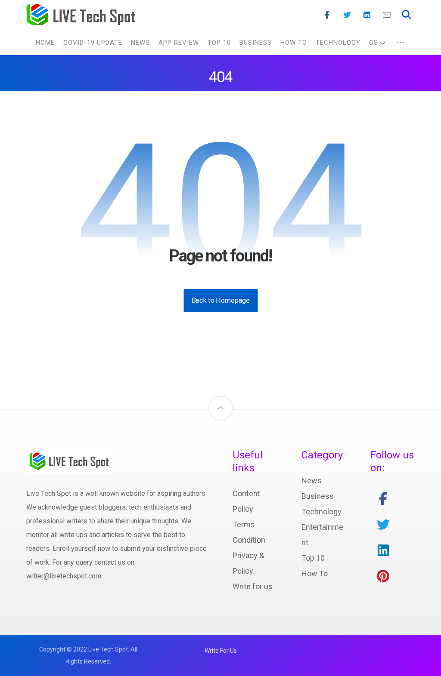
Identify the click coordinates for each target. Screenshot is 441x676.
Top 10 (313, 557)
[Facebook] (327, 15)
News (311, 480)
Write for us (253, 586)
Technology (321, 511)
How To (314, 573)
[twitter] (383, 525)
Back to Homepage (220, 300)
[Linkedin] (367, 15)
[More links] (400, 43)
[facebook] (383, 499)
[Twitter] (347, 15)
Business (317, 496)
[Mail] (387, 15)
